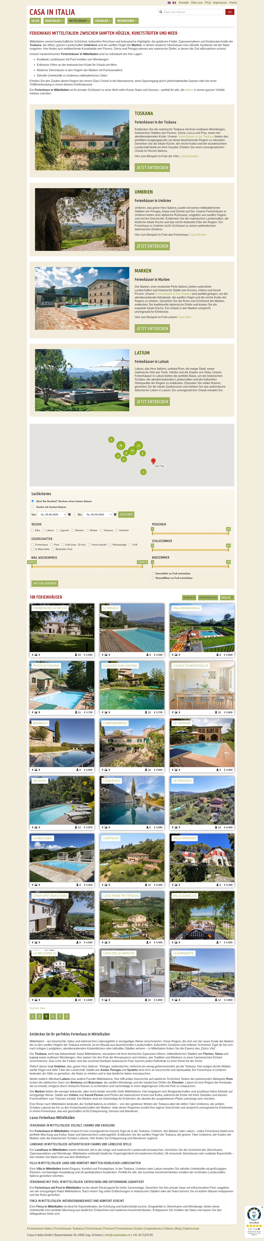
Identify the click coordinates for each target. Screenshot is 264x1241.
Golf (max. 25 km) (75, 544)
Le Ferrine (182, 723)
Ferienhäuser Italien (39, 1228)
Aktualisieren (44, 583)
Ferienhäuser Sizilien (129, 1228)
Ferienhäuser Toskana (69, 1228)
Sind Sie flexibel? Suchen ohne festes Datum (64, 501)
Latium (50, 530)
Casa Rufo (111, 780)
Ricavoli (40, 780)
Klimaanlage (120, 544)
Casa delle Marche (119, 953)
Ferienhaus (41, 544)
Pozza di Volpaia (46, 665)
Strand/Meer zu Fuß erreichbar (174, 578)
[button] (153, 461)
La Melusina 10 (44, 953)
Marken (79, 530)
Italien (189, 89)
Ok (230, 12)
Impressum (220, 2)
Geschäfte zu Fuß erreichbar (173, 573)
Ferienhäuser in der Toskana (196, 136)
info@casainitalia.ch (118, 1235)
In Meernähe (42, 549)
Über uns (197, 2)
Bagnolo (40, 723)
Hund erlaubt (99, 544)
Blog (178, 1228)
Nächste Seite (37, 1008)
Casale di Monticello (190, 665)
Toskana (108, 530)
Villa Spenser (184, 838)
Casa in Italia (52, 12)
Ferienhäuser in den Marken (173, 293)
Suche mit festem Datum (51, 507)
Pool (56, 544)
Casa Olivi (184, 317)
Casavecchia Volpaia (120, 665)
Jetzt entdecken (152, 167)
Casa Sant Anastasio (50, 895)
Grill (135, 544)
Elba (37, 530)
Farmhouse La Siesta (50, 608)
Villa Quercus (184, 895)
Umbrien (124, 530)
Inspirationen (154, 1228)
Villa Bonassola (186, 608)
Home (233, 2)
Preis (224, 597)
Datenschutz (191, 1228)
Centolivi (111, 838)
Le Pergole (182, 780)
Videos (168, 1228)
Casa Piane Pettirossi (121, 895)
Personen (205, 597)
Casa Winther (197, 234)
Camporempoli (188, 156)
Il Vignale (111, 608)
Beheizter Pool (64, 549)
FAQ (208, 2)
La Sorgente (183, 953)
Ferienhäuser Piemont (99, 1228)
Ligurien (64, 530)
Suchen (126, 514)
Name (186, 597)
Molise (93, 530)
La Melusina (42, 838)
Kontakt (184, 2)
